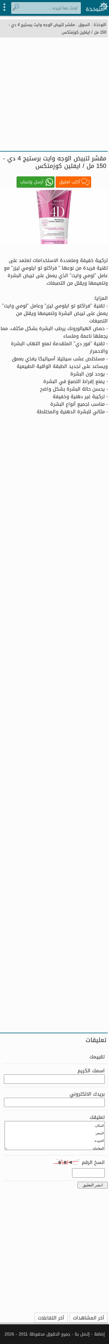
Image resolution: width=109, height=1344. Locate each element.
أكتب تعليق (69, 182)
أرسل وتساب (31, 182)
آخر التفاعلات (51, 1318)
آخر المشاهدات (88, 1318)
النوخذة (100, 24)
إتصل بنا (82, 1334)
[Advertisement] (54, 93)
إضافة (99, 1334)
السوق (84, 24)
